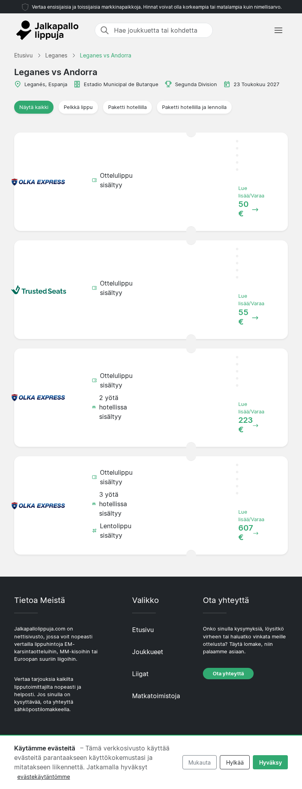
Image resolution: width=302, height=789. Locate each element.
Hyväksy (270, 762)
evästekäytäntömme (43, 776)
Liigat (140, 674)
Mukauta (199, 762)
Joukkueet (147, 652)
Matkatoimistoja (156, 696)
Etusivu (143, 630)
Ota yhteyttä (228, 674)
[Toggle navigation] (278, 30)
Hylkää (235, 762)
